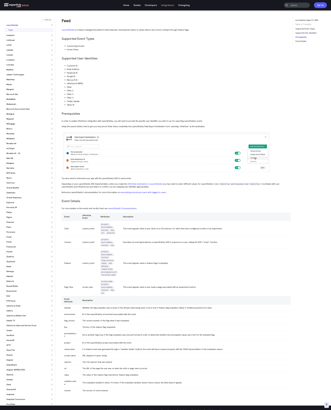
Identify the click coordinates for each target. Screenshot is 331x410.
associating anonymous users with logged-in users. (143, 192)
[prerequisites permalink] (60, 113)
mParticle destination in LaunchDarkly (144, 184)
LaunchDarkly (68, 30)
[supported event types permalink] (60, 38)
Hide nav (48, 20)
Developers (151, 5)
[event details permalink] (60, 200)
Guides (137, 5)
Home (126, 5)
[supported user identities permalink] (60, 58)
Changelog (184, 5)
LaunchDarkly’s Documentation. (122, 208)
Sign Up (320, 5)
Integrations (167, 5)
